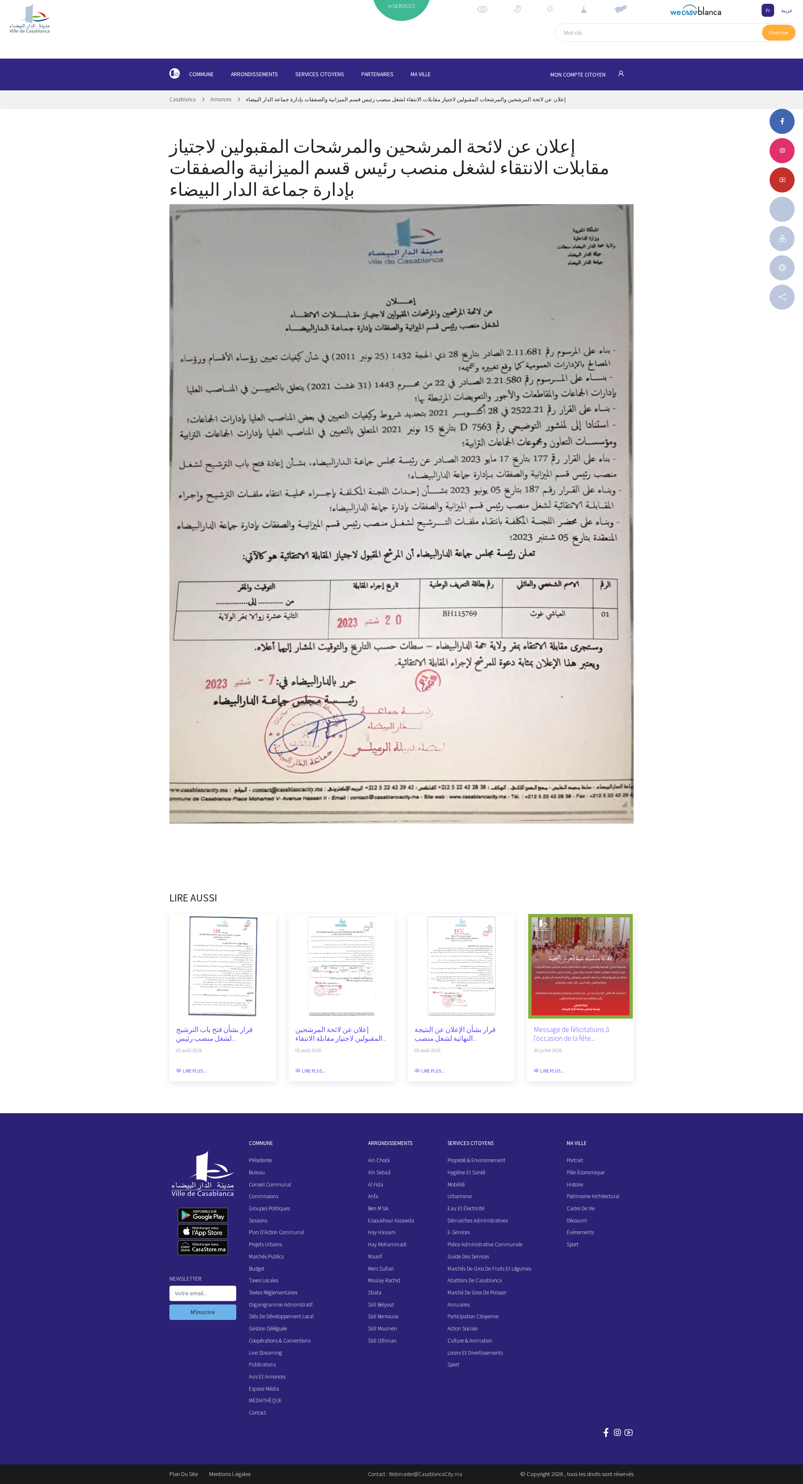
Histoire (575, 1184)
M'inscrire (203, 1312)
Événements (580, 1232)
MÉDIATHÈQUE (265, 1400)
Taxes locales (263, 1280)
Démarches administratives (478, 1220)
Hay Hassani (382, 1232)
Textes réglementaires (273, 1292)
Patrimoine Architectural (593, 1196)
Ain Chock (379, 1160)
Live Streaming (265, 1352)
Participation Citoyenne (473, 1316)
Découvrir (577, 1220)
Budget (256, 1268)
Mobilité (456, 1184)
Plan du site (183, 1474)
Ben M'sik (378, 1208)
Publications (262, 1364)
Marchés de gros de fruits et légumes (489, 1268)
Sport (453, 1364)
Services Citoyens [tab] (319, 74)
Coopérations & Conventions (279, 1340)
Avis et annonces (267, 1376)
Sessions (258, 1220)
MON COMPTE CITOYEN (578, 74)
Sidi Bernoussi (383, 1316)
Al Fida (375, 1184)
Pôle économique (585, 1172)
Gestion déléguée (268, 1328)
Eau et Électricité (466, 1208)
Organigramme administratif (280, 1304)
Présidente (260, 1160)
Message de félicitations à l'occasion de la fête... (571, 1033)
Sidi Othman (382, 1340)
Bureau (257, 1172)
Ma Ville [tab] (421, 74)
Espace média (264, 1388)
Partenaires (377, 74)
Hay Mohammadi (387, 1244)
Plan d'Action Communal (276, 1232)
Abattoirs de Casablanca (475, 1280)
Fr (768, 10)
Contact (257, 1412)
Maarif (375, 1256)
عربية (787, 10)
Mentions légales (230, 1474)
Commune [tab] (201, 74)
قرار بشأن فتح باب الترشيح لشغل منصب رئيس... (214, 1033)
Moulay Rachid (384, 1280)
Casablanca (183, 99)
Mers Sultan (381, 1268)
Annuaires (459, 1304)
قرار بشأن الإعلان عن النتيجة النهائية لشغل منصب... (455, 1033)
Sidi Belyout (381, 1304)
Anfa (373, 1196)
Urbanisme (460, 1196)
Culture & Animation (470, 1340)
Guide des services (468, 1256)
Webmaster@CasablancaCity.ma (425, 1474)
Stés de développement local (281, 1316)
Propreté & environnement (476, 1160)
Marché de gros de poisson (477, 1292)
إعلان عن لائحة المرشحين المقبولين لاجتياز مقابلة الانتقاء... (340, 1033)
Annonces (220, 99)
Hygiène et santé (466, 1172)
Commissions (263, 1196)
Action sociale (463, 1328)
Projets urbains (265, 1244)
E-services (459, 1232)
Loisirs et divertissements (475, 1352)
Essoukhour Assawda (391, 1220)
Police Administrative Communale (485, 1244)
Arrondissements (254, 74)
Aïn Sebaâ (379, 1172)
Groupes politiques (269, 1208)
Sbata (374, 1292)
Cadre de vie (581, 1208)
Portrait (575, 1160)
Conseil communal (270, 1184)
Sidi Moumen (382, 1328)
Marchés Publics (266, 1256)
